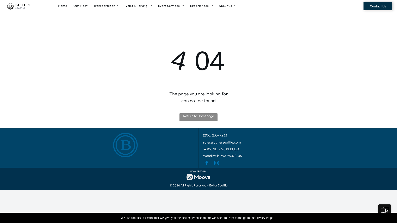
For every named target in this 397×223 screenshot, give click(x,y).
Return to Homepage (198, 116)
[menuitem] (63, 6)
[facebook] (206, 163)
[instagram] (216, 163)
